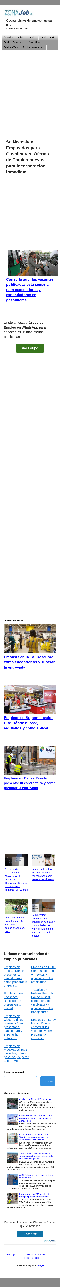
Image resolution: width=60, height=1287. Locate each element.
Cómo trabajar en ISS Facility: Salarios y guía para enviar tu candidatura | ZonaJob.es (33, 1137)
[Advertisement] (30, 90)
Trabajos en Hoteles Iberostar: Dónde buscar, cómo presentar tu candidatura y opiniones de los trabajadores (43, 1001)
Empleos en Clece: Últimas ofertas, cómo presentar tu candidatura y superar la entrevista (14, 1027)
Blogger (40, 1265)
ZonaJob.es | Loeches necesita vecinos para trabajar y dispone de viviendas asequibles (36, 1156)
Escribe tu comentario (33, 47)
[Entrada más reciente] (7, 315)
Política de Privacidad (36, 1254)
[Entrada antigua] (53, 315)
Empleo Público (48, 37)
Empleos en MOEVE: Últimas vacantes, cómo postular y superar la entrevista (16, 1053)
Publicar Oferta (11, 47)
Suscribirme (35, 42)
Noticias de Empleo (27, 37)
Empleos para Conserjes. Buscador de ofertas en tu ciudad (13, 1001)
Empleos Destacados (14, 42)
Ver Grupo (30, 348)
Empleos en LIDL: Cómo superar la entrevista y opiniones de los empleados (43, 974)
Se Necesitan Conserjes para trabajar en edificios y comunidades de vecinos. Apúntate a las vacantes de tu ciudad (43, 925)
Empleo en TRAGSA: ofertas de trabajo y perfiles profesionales (34, 1195)
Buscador (8, 37)
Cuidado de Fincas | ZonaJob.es (35, 1099)
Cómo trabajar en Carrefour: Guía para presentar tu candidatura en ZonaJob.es (35, 1118)
